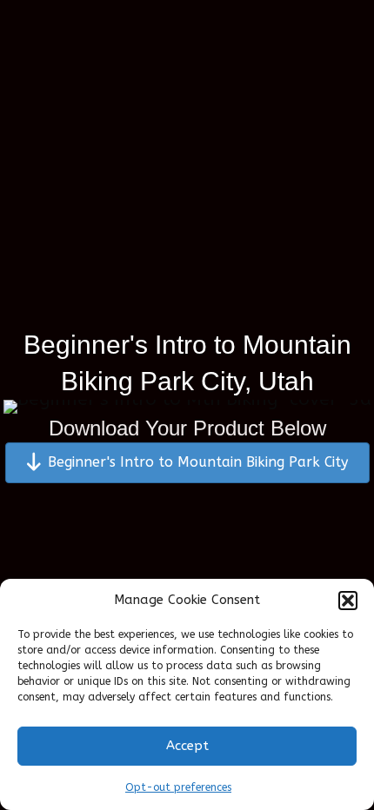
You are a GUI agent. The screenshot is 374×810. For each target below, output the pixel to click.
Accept (187, 746)
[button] (348, 600)
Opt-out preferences (178, 787)
